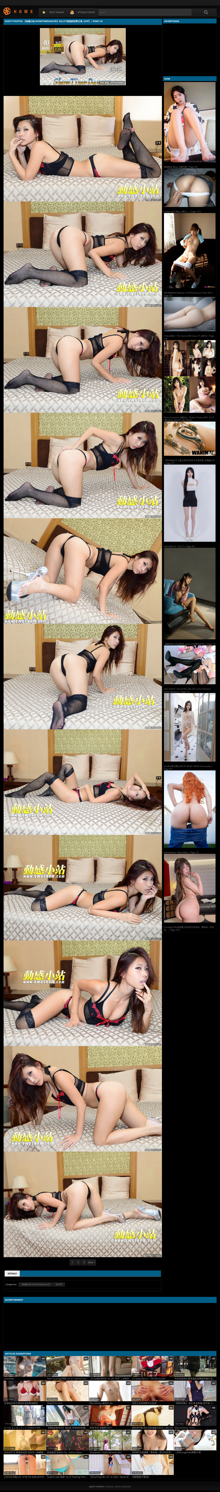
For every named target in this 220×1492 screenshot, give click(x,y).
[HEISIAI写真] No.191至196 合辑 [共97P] (24, 1476)
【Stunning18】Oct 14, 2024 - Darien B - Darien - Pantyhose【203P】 (110, 1476)
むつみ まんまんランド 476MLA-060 (22, 1427)
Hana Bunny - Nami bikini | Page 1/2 (181, 852)
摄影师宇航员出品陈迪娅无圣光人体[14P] (152, 1427)
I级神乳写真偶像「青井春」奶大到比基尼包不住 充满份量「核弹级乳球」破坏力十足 (153, 1452)
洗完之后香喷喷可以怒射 (144, 1403)
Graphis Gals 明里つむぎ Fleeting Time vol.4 (68, 1476)
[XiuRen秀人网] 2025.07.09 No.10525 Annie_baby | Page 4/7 (188, 767)
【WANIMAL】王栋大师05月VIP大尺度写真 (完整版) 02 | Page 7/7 (189, 462)
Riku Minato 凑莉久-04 (101, 1403)
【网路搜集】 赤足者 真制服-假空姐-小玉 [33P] (195, 1403)
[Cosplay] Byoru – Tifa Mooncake (148, 1378)
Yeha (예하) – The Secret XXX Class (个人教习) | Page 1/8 (189, 337)
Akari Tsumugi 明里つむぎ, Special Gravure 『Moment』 (68, 1378)
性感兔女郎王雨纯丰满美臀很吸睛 (21, 1403)
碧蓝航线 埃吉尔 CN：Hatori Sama (64, 1452)
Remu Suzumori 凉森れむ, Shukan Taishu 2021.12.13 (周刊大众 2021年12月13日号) (189, 419)
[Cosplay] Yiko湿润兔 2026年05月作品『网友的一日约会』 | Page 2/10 (189, 928)
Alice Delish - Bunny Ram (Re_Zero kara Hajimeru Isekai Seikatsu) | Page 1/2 (187, 690)
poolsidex (9, 1378)
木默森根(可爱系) (140, 1476)
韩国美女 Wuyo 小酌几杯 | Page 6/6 (180, 166)
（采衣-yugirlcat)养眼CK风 (188, 1452)
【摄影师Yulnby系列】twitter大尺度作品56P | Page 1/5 (190, 643)
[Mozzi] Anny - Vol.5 (185, 1427)
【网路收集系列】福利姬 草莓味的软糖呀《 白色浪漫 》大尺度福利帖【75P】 (68, 1427)
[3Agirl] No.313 (54, 1403)
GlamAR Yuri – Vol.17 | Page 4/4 (179, 546)
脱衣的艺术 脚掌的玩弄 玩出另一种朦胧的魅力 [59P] (25, 1452)
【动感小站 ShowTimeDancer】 (36, 1284)
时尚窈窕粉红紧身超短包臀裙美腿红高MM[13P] (195, 1378)
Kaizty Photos (18, 11)
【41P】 (59, 1284)
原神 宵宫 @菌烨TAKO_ (101, 1427)
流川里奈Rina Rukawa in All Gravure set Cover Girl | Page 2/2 (188, 294)
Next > (91, 1262)
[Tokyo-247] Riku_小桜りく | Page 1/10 (182, 211)
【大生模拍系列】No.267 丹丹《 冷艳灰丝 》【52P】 (110, 1378)
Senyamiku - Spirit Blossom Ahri (106, 1452)
